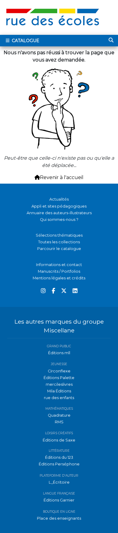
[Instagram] (43, 291)
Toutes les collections (59, 242)
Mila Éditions (59, 391)
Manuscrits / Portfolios (59, 271)
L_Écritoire (59, 482)
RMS (59, 422)
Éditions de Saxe (59, 440)
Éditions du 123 (59, 457)
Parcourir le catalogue (59, 248)
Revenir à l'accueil (62, 177)
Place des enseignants (59, 518)
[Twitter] (64, 291)
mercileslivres (59, 384)
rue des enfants (59, 397)
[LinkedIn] (75, 291)
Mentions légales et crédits (59, 278)
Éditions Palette (59, 377)
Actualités (59, 199)
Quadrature (59, 415)
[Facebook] (53, 291)
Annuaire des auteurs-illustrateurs (59, 213)
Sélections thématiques (59, 235)
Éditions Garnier (59, 500)
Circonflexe (59, 371)
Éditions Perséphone (59, 464)
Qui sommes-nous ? (59, 219)
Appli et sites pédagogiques (59, 206)
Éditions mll (59, 353)
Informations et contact (59, 264)
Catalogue (25, 40)
